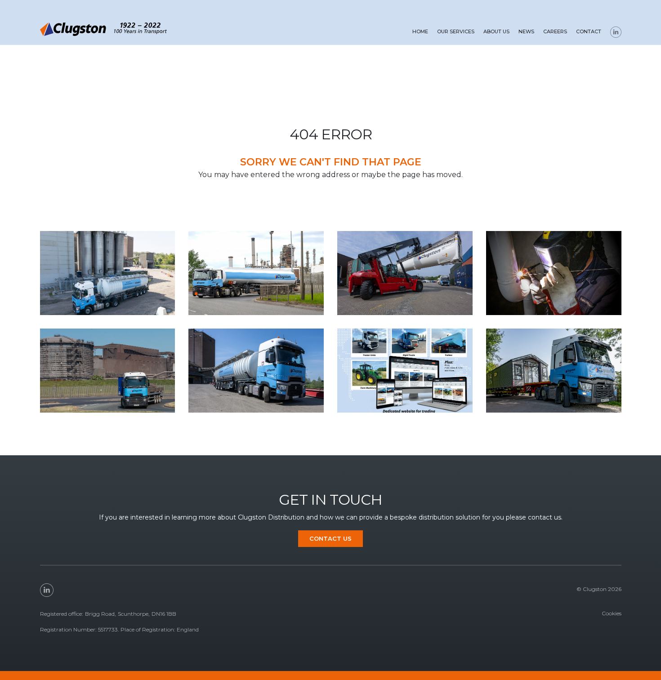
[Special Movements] (553, 371)
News (526, 31)
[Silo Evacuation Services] (256, 371)
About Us (496, 31)
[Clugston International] (405, 371)
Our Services (455, 31)
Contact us (330, 538)
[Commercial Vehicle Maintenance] (553, 273)
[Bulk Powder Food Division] (107, 273)
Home (420, 31)
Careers (555, 31)
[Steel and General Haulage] (107, 371)
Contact (588, 31)
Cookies (611, 613)
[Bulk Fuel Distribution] (256, 273)
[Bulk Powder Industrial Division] (405, 273)
